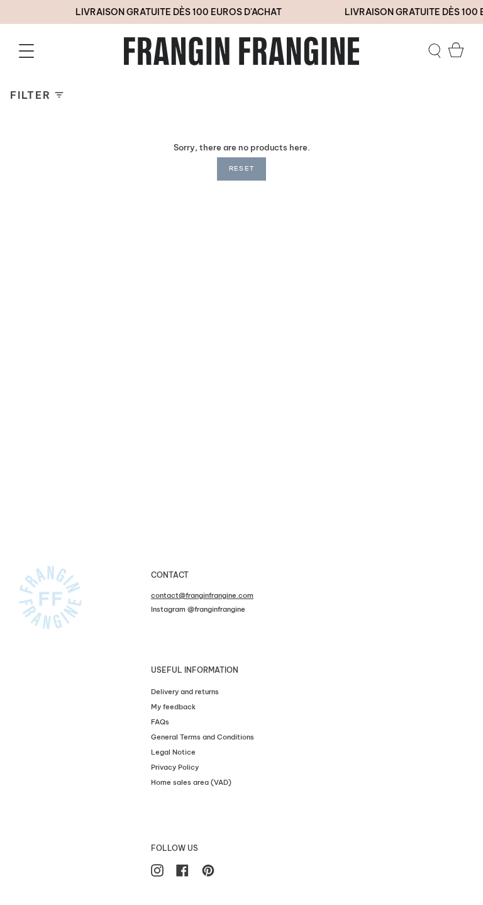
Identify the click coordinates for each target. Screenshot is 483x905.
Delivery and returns (185, 691)
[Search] (434, 51)
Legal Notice (173, 752)
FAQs (160, 721)
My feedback (173, 706)
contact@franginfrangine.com (202, 595)
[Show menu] (28, 51)
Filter (30, 95)
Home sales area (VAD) (191, 782)
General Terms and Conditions (202, 737)
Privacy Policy (175, 767)
